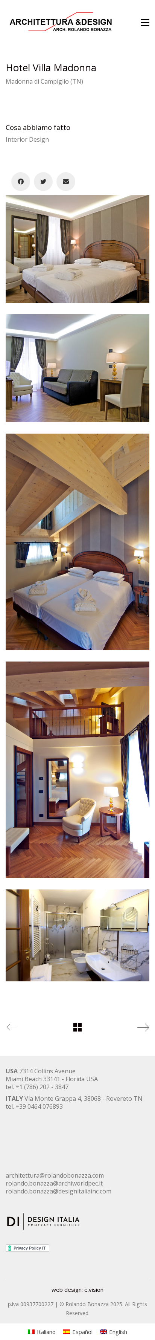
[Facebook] (20, 181)
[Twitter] (43, 181)
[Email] (65, 181)
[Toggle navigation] (145, 22)
